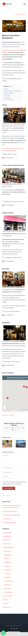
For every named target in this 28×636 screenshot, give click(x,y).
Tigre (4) (5, 599)
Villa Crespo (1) (8, 592)
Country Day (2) (7, 532)
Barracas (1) (7, 551)
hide (11, 86)
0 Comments (11, 415)
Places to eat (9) (7, 596)
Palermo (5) (7, 577)
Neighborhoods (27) (8, 547)
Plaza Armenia (7, 518)
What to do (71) (7, 607)
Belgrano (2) (7, 555)
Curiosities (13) (7, 536)
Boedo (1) (7, 558)
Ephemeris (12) (7, 540)
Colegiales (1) (8, 570)
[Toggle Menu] (24, 4)
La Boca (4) (7, 573)
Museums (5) (6, 543)
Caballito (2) (7, 562)
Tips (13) (5, 603)
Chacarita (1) (7, 566)
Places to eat (5, 415)
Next (23, 14)
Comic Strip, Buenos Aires (10, 511)
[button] (3, 632)
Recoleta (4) (7, 584)
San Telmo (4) (8, 588)
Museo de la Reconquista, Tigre (11, 515)
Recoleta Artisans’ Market (10, 522)
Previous (18, 14)
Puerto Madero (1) (9, 581)
